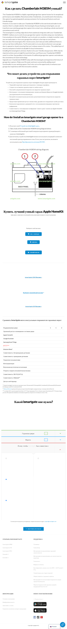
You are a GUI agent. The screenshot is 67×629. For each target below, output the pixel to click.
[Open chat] (62, 624)
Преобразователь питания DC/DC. (33, 142)
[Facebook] (35, 617)
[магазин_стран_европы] (33, 245)
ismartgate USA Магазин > (33, 277)
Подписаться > (39, 599)
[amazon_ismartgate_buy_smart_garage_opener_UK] (33, 297)
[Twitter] (38, 617)
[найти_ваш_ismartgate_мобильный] (33, 405)
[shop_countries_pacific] (33, 255)
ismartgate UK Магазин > (33, 306)
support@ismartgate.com (50, 521)
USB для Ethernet (7, 389)
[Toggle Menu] (64, 2)
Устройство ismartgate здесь (29, 126)
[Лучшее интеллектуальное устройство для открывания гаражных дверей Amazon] (33, 268)
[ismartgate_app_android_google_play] (40, 604)
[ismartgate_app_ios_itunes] (40, 610)
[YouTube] (41, 617)
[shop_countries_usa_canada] (33, 237)
